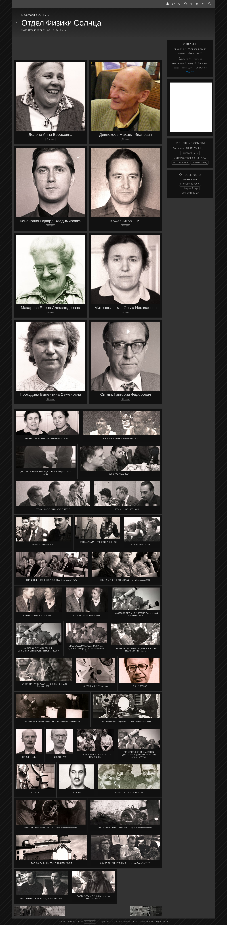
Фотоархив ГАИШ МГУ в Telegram (190, 148)
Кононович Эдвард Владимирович (50, 221)
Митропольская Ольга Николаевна (126, 308)
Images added (190, 179)
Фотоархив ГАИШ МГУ (36, 14)
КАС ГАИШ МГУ (180, 162)
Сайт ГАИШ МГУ (190, 153)
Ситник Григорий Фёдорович (125, 394)
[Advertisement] (88, 47)
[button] (5, 920)
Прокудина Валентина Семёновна (50, 394)
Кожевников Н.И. (125, 221)
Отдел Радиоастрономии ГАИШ (190, 158)
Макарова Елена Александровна (50, 308)
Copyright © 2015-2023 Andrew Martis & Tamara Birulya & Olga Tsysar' (134, 921)
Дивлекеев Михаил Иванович (125, 135)
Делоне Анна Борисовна (50, 135)
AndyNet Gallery (199, 162)
